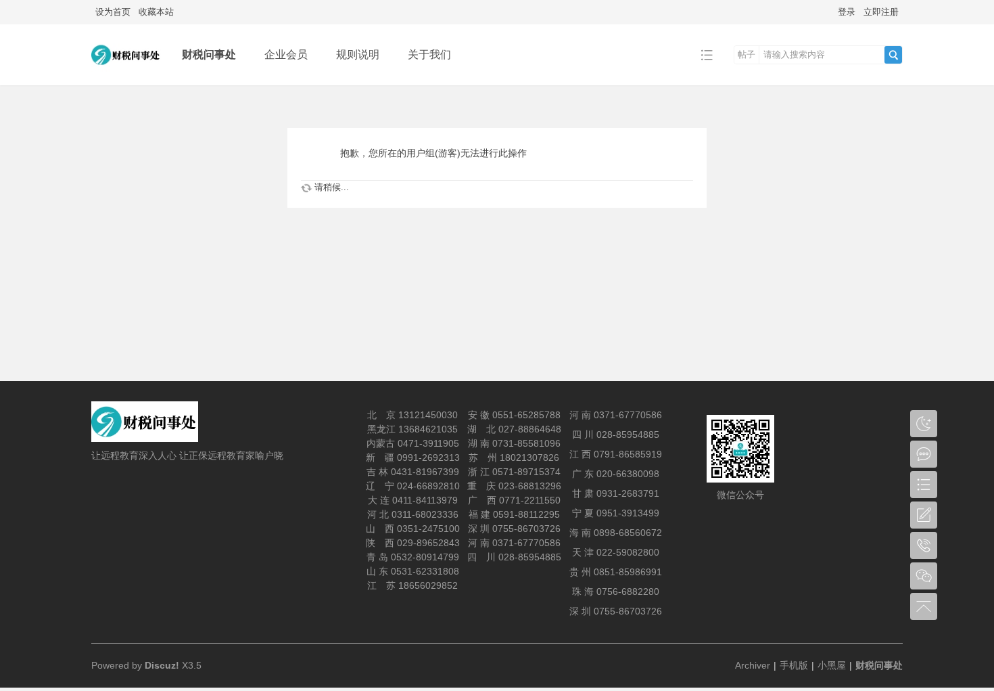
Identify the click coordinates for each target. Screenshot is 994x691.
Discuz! (162, 665)
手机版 (794, 665)
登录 (846, 12)
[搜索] (893, 55)
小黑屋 (832, 665)
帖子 (746, 54)
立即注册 (881, 12)
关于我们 (429, 54)
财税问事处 (209, 54)
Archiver (752, 665)
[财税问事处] (126, 75)
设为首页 (113, 12)
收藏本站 (156, 12)
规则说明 (357, 54)
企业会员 (286, 54)
